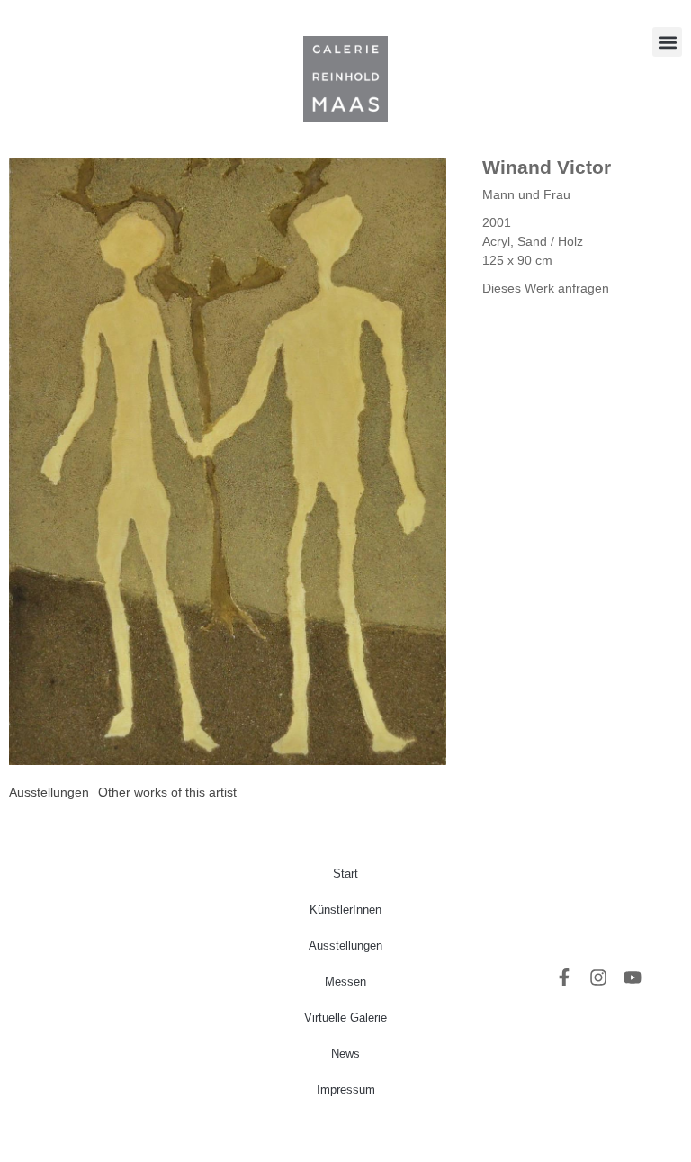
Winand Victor (546, 167)
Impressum (346, 1089)
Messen (345, 981)
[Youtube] (632, 977)
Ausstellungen (345, 945)
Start (345, 873)
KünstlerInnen (345, 909)
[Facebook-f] (564, 977)
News (345, 1053)
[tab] (49, 792)
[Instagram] (598, 977)
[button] (667, 42)
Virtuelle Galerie (345, 1017)
